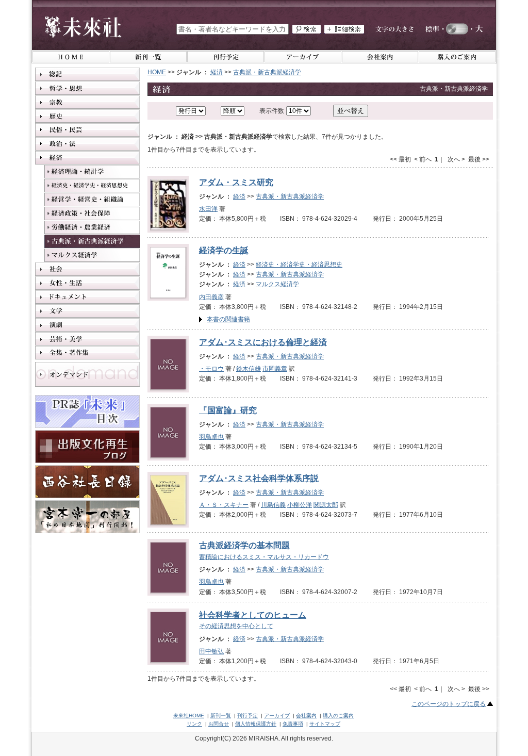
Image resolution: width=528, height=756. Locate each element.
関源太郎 (326, 504)
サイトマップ (324, 724)
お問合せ (218, 724)
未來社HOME (188, 715)
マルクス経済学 (277, 284)
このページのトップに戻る (448, 704)
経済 (216, 72)
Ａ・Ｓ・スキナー (224, 504)
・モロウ (211, 368)
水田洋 (208, 208)
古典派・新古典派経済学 (267, 72)
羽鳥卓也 (211, 436)
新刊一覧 (220, 715)
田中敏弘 (211, 651)
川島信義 (273, 504)
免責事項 (293, 724)
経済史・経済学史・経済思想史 (299, 264)
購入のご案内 (338, 715)
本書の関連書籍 (228, 319)
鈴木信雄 (248, 368)
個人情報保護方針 (255, 724)
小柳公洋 (299, 504)
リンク (194, 724)
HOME (156, 72)
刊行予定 (247, 715)
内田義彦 (211, 297)
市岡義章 (274, 368)
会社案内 (306, 715)
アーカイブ (277, 715)
